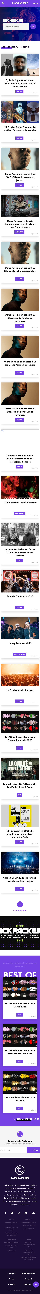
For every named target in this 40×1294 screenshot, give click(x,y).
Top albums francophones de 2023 (29, 1244)
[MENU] (3, 3)
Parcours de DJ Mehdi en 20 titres (28, 1258)
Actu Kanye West (29, 1229)
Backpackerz (20, 3)
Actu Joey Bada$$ (28, 1225)
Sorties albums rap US (11, 1223)
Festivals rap (11, 1251)
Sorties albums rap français (11, 1229)
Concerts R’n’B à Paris (11, 1246)
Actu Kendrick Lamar (28, 1222)
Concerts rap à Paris (11, 1242)
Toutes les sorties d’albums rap (11, 1234)
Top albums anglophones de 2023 (28, 1252)
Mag (34, 3)
